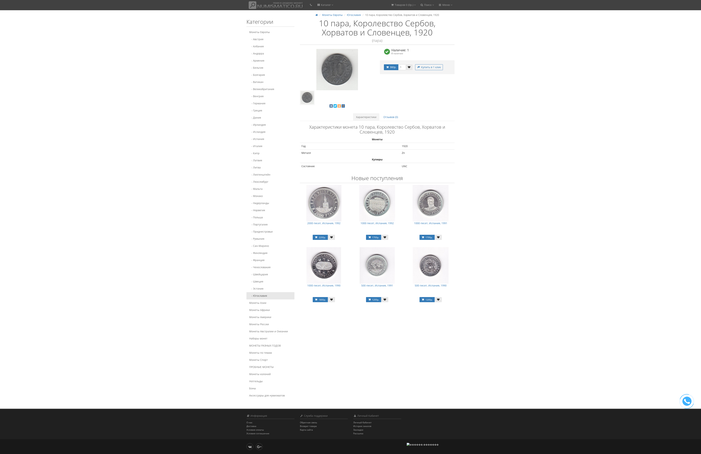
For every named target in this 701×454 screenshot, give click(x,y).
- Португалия (258, 224)
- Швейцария (258, 274)
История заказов (362, 426)
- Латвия (255, 160)
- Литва (255, 167)
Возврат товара (308, 426)
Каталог (326, 5)
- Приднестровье (261, 231)
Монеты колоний (260, 374)
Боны (252, 388)
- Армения (256, 60)
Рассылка (358, 433)
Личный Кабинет (362, 422)
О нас (249, 422)
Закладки (358, 429)
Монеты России (259, 324)
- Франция (257, 260)
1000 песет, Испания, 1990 (323, 285)
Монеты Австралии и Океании (268, 331)
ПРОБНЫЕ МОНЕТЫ (261, 367)
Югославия (354, 15)
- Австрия (256, 39)
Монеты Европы (259, 32)
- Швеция (256, 281)
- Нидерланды (259, 203)
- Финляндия (258, 253)
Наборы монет (258, 338)
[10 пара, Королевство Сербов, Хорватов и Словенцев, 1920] (337, 69)
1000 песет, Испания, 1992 (377, 223)
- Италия (255, 146)
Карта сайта (306, 429)
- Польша (256, 217)
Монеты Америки (260, 317)
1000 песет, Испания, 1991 (430, 223)
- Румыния (256, 238)
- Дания (255, 117)
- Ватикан (256, 82)
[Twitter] (335, 106)
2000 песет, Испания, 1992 (323, 223)
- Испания (256, 139)
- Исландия (257, 132)
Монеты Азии (257, 303)
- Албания (256, 46)
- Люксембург (258, 181)
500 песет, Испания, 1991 (377, 285)
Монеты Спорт (258, 360)
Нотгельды (256, 381)
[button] (403, 5)
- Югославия (258, 295)
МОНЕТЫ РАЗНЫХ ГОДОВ (265, 345)
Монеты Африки (259, 310)
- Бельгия (256, 67)
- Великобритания (261, 89)
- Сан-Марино (259, 246)
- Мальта (256, 189)
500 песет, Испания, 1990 (431, 285)
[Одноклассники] (339, 106)
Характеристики (366, 117)
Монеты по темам (260, 352)
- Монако (256, 196)
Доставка (251, 426)
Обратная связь (308, 422)
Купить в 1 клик (430, 67)
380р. (393, 67)
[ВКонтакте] (331, 106)
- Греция (255, 110)
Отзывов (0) (390, 117)
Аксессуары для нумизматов (267, 395)
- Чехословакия (260, 267)
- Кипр (254, 153)
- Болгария (257, 75)
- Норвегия (257, 210)
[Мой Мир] (343, 106)
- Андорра (256, 53)
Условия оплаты (255, 429)
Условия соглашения (257, 433)
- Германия (257, 103)
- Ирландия (257, 124)
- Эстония (256, 288)
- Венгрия (256, 96)
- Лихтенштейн (259, 174)
